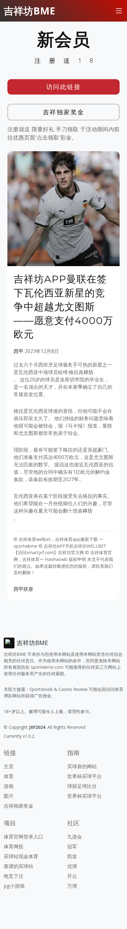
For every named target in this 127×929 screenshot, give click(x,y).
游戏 (9, 786)
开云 (72, 876)
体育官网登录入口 (23, 836)
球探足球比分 (82, 786)
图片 (9, 796)
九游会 (74, 836)
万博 (72, 885)
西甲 (18, 351)
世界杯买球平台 (84, 776)
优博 (72, 866)
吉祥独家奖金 (63, 112)
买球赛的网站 (82, 766)
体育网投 (13, 846)
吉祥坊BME (29, 10)
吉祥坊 (86, 372)
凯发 (72, 856)
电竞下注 (13, 876)
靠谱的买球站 (18, 866)
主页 (9, 766)
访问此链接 (63, 87)
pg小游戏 (14, 885)
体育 (9, 776)
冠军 (72, 846)
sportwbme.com (47, 667)
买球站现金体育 (21, 856)
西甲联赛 (23, 589)
